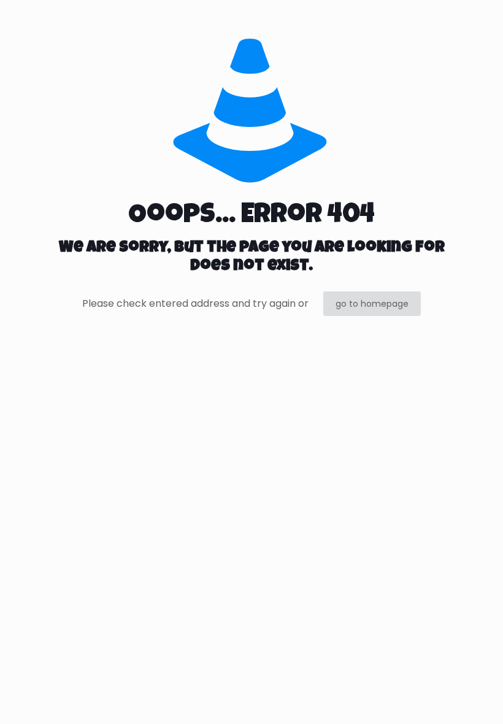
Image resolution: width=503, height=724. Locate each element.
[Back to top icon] (444, 699)
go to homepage (372, 304)
